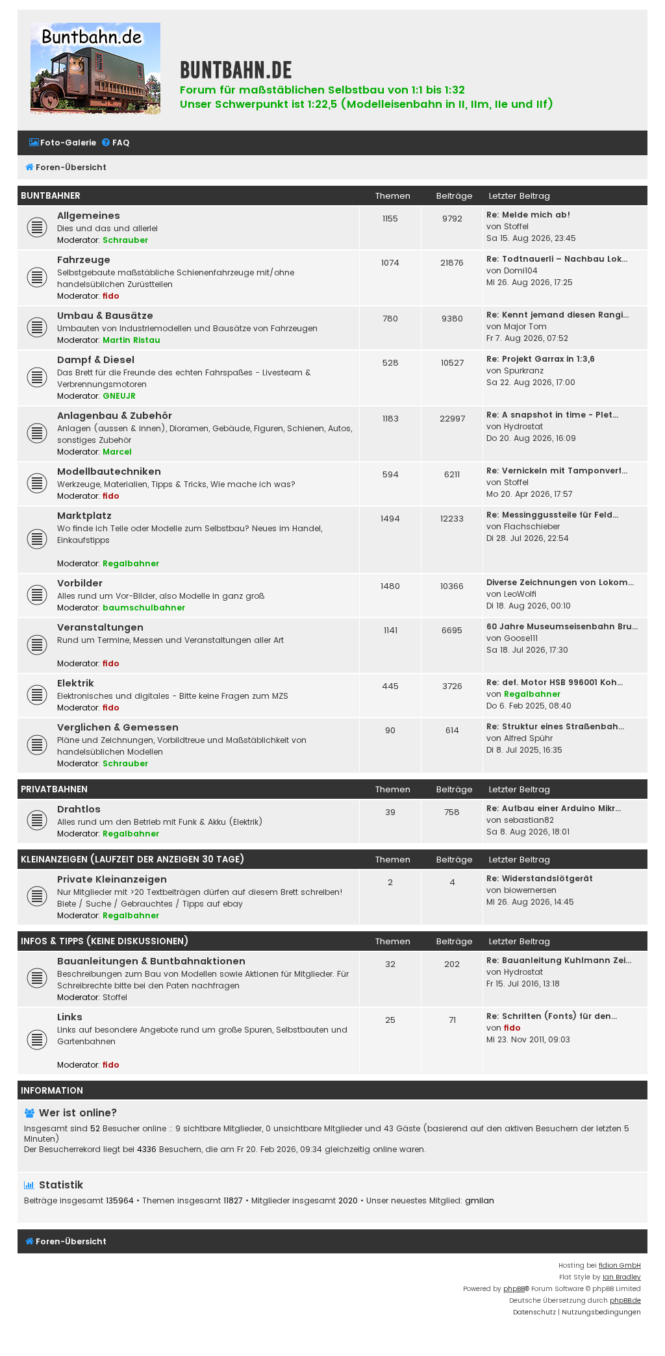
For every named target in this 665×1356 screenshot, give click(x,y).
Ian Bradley (622, 1277)
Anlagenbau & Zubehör (114, 415)
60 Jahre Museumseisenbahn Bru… (562, 626)
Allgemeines (88, 215)
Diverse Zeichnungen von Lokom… (560, 582)
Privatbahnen (54, 789)
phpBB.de (625, 1300)
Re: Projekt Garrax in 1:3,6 (540, 358)
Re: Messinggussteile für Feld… (552, 514)
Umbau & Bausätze (105, 315)
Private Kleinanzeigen (112, 879)
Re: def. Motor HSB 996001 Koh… (554, 682)
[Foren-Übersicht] (95, 70)
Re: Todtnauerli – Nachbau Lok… (556, 258)
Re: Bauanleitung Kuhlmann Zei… (558, 960)
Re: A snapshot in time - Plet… (552, 414)
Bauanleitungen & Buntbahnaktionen (151, 961)
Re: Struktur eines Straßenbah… (555, 726)
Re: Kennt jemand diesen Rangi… (557, 314)
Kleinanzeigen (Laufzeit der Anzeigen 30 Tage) (132, 859)
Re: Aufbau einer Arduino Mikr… (553, 808)
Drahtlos (79, 809)
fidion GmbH (620, 1265)
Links (69, 1017)
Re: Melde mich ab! (528, 214)
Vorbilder (80, 583)
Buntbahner (51, 196)
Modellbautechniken (109, 471)
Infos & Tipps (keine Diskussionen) (104, 941)
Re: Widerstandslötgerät (539, 878)
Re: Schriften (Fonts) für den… (551, 1016)
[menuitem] (62, 143)
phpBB (514, 1289)
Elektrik (75, 683)
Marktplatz (84, 515)
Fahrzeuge (83, 259)
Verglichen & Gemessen (118, 727)
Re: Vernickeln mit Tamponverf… (556, 470)
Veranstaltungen (100, 627)
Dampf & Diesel (95, 359)
